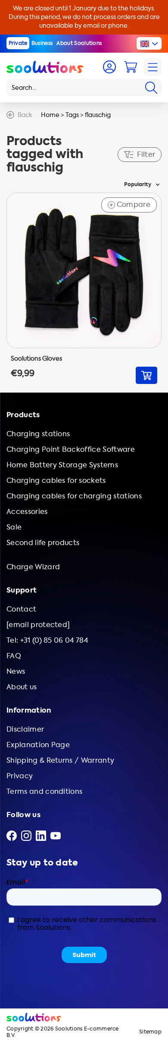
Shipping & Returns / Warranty (60, 760)
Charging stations (38, 433)
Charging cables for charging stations (74, 496)
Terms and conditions (44, 791)
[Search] (151, 88)
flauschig (98, 115)
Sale (14, 527)
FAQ (13, 655)
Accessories (27, 511)
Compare (129, 204)
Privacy (19, 775)
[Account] (109, 66)
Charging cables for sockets (56, 480)
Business (42, 43)
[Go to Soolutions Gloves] (84, 288)
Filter (146, 154)
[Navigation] (152, 67)
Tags (72, 115)
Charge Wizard (33, 566)
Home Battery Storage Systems (62, 464)
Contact (21, 609)
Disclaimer (25, 729)
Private (18, 43)
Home (50, 115)
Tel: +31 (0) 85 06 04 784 (47, 640)
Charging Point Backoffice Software (70, 449)
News (15, 671)
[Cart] (130, 66)
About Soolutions (79, 43)
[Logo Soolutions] (44, 67)
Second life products (42, 542)
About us (21, 686)
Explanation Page (38, 744)
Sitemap (150, 1032)
